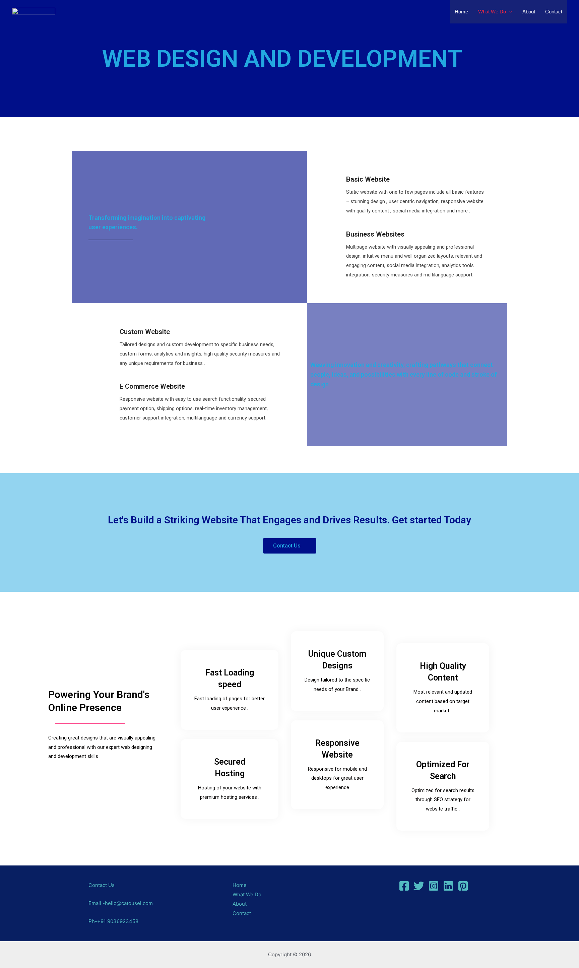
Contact (553, 11)
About (528, 11)
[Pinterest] (463, 886)
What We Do (492, 11)
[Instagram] (433, 886)
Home (461, 11)
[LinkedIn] (448, 886)
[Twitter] (418, 886)
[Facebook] (404, 886)
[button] (289, 546)
